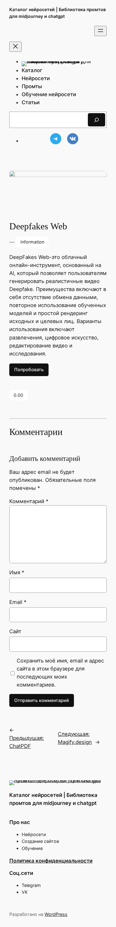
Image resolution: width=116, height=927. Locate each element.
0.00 (18, 395)
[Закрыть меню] (15, 47)
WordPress (56, 914)
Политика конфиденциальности (50, 861)
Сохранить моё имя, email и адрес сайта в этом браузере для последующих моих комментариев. (60, 673)
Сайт (15, 631)
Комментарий (28, 501)
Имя (16, 572)
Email (17, 602)
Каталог (32, 70)
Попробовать (29, 369)
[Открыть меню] (100, 31)
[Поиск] (96, 119)
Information (32, 241)
